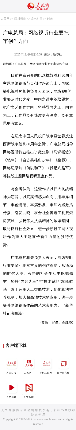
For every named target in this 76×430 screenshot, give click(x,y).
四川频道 (20, 18)
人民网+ (28, 372)
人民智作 (28, 397)
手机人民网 (45, 372)
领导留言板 (63, 372)
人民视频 (11, 397)
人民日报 (11, 372)
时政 (50, 18)
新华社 (57, 54)
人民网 (5, 18)
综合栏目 (36, 18)
